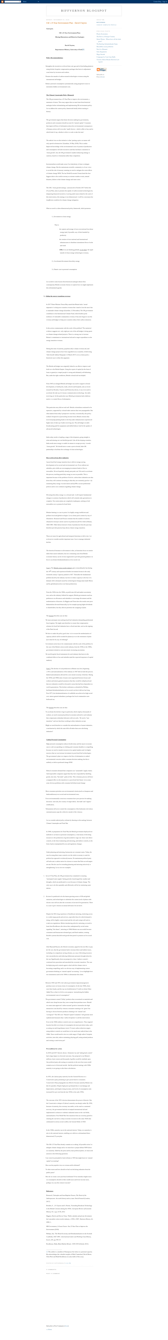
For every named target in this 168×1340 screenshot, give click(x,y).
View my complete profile (106, 25)
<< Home (49, 1329)
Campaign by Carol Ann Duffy (106, 57)
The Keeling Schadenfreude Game (107, 44)
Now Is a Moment (102, 49)
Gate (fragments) (102, 52)
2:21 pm (68, 1263)
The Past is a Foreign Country (106, 36)
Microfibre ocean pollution (105, 47)
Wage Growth (101, 54)
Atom (66, 1326)
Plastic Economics (102, 34)
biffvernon (101, 22)
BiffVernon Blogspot (84, 10)
